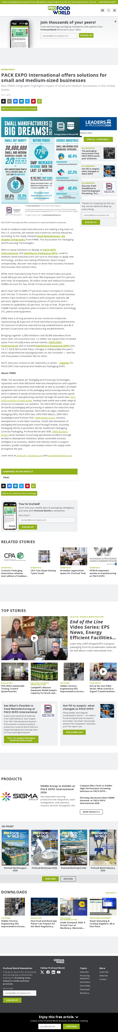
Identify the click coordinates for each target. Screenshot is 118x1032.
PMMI (6, 477)
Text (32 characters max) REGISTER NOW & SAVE (21, 739)
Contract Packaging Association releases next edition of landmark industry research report (14, 573)
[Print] (3, 101)
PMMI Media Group (45, 417)
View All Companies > (98, 139)
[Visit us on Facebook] (48, 972)
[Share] (15, 101)
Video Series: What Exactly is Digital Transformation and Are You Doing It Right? (102, 689)
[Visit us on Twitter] (42, 972)
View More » (111, 893)
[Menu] (114, 10)
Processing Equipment (100, 918)
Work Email (24, 515)
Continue (71, 1026)
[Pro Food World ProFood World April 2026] (73, 847)
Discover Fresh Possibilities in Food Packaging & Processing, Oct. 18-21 (91, 190)
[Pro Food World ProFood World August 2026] (15, 847)
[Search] (108, 10)
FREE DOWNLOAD (74, 732)
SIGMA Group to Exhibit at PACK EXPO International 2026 (57, 789)
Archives (68, 879)
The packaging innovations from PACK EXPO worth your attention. (91, 155)
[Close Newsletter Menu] (115, 21)
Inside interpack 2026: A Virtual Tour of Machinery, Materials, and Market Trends (72, 925)
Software (64, 683)
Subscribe (50, 879)
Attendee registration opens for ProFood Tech (73, 572)
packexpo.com (35, 455)
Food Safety (95, 683)
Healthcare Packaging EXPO (41, 253)
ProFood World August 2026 (15, 869)
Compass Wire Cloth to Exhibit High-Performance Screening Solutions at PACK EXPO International (96, 788)
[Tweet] (27, 101)
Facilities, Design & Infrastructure (87, 617)
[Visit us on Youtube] (58, 972)
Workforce (8, 69)
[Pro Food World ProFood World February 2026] (102, 847)
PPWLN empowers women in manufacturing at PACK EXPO (103, 573)
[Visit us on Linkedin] (53, 972)
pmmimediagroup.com (60, 455)
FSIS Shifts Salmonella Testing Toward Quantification (12, 689)
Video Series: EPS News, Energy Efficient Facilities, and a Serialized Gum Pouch (91, 629)
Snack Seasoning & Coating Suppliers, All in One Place (102, 924)
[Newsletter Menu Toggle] (102, 10)
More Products (91, 812)
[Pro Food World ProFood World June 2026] (44, 847)
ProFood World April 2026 (73, 868)
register (64, 362)
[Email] (9, 101)
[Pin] (33, 101)
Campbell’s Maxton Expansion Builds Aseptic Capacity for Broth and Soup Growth (44, 690)
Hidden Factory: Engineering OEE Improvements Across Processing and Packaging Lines (71, 689)
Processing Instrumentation (68, 919)
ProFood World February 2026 (103, 869)
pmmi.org (22, 455)
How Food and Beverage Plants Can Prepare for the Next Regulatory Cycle (44, 924)
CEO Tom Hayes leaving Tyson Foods (43, 572)
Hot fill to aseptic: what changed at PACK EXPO (91, 171)
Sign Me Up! (86, 35)
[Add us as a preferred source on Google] (39, 101)
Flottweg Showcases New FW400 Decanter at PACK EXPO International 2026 (97, 800)
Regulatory (6, 683)
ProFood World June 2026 (44, 868)
